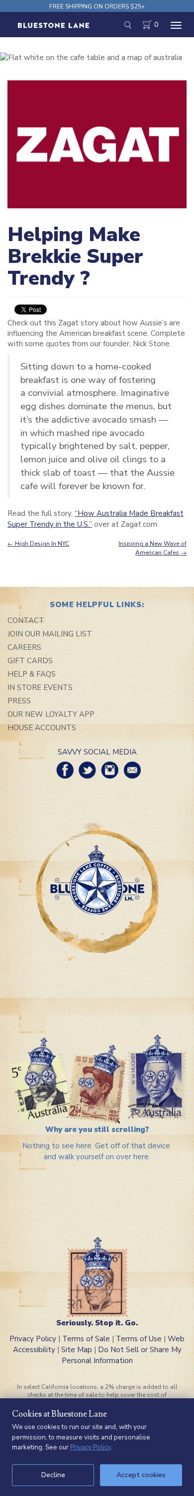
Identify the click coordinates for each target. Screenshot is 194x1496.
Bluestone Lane (53, 25)
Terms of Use (139, 1339)
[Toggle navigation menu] (176, 25)
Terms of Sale (86, 1339)
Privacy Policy (32, 1339)
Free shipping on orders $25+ (97, 6)
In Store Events (40, 687)
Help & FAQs (31, 674)
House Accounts (41, 728)
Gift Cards (30, 661)
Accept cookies (141, 1475)
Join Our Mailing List (49, 634)
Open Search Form (127, 25)
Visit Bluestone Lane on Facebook (65, 770)
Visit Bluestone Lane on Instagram (109, 770)
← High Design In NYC (38, 544)
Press (19, 701)
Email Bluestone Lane (132, 770)
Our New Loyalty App (51, 714)
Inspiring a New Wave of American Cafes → (152, 548)
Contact (25, 620)
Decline (53, 1475)
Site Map (76, 1350)
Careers (24, 647)
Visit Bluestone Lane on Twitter (87, 770)
